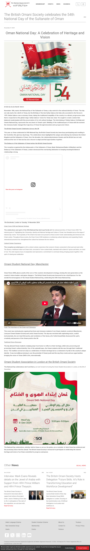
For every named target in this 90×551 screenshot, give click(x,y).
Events (50, 4)
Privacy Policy (80, 526)
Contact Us (61, 526)
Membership (40, 4)
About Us (61, 522)
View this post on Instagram (14, 189)
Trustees (78, 522)
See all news (81, 465)
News (58, 4)
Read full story (8, 506)
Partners (61, 529)
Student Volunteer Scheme (40, 522)
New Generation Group (12, 526)
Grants (7, 529)
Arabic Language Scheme (13, 522)
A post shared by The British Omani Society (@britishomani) (33, 218)
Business (66, 4)
